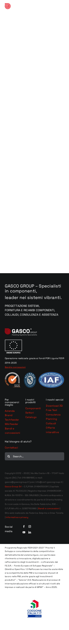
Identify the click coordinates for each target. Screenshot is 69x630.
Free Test (51, 410)
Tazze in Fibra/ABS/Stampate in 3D (34, 103)
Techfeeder (12, 419)
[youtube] (24, 532)
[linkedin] (29, 532)
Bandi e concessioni (48, 508)
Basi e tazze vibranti (34, 46)
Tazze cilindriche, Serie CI (34, 165)
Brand (8, 415)
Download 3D (54, 405)
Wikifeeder (11, 424)
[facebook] (24, 526)
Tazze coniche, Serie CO (34, 226)
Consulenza (53, 414)
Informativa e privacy (17, 517)
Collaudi (51, 423)
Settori (29, 412)
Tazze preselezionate (35, 41)
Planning (51, 419)
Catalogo (31, 417)
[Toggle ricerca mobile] (56, 7)
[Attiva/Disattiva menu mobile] (62, 7)
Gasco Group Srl (13, 486)
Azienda (10, 411)
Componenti (33, 408)
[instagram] (29, 526)
